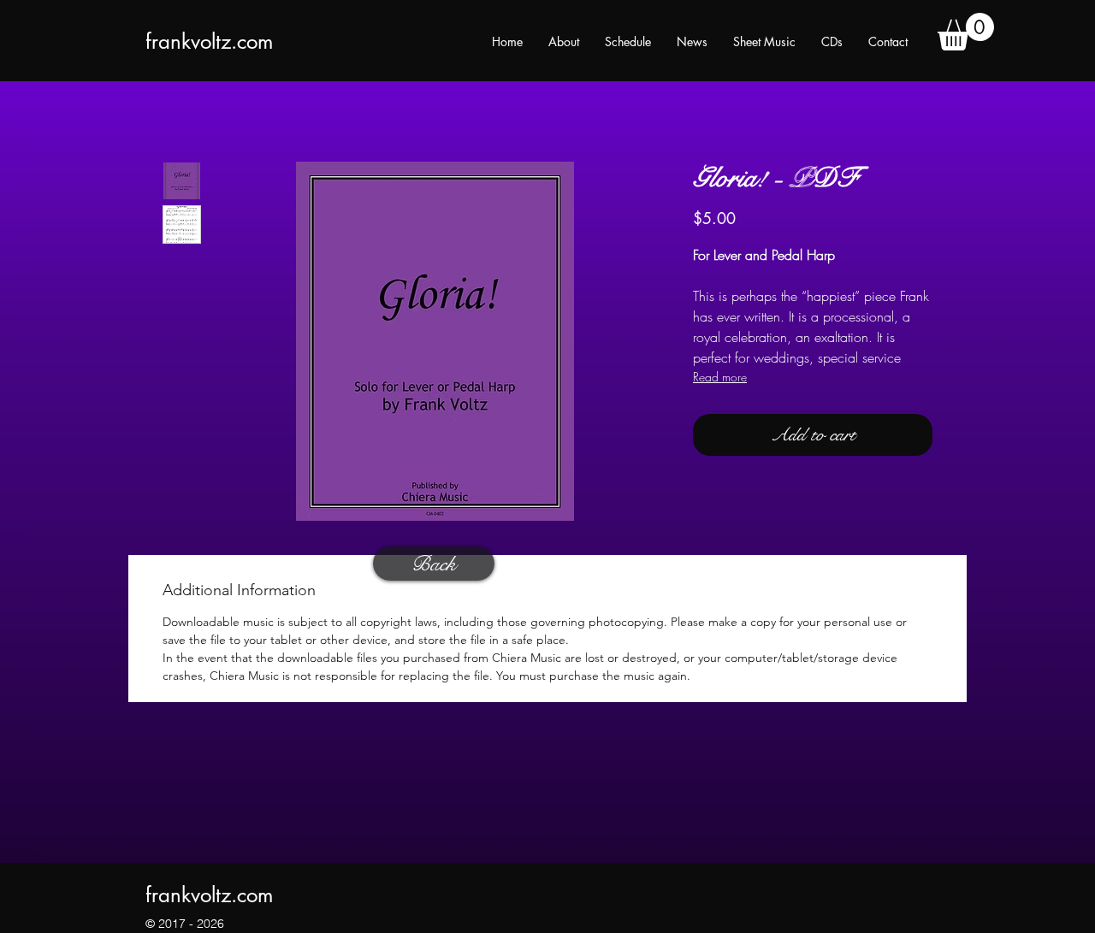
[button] (966, 31)
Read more (720, 377)
